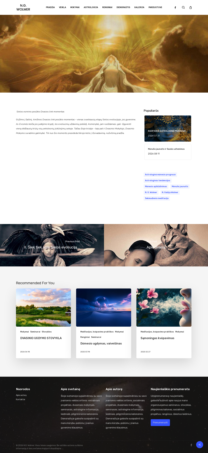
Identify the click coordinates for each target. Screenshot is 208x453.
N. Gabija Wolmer (170, 192)
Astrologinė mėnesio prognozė (160, 174)
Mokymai (122, 59)
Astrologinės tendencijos (157, 180)
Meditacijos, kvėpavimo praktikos (97, 332)
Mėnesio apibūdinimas (156, 186)
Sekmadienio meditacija (157, 198)
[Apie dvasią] (156, 245)
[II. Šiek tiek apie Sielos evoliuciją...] (52, 245)
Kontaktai (20, 399)
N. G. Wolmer (151, 192)
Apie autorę (21, 395)
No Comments (112, 88)
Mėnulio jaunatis (180, 186)
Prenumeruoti (160, 422)
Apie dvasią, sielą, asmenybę (96, 59)
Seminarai (35, 332)
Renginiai (85, 337)
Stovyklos (47, 332)
